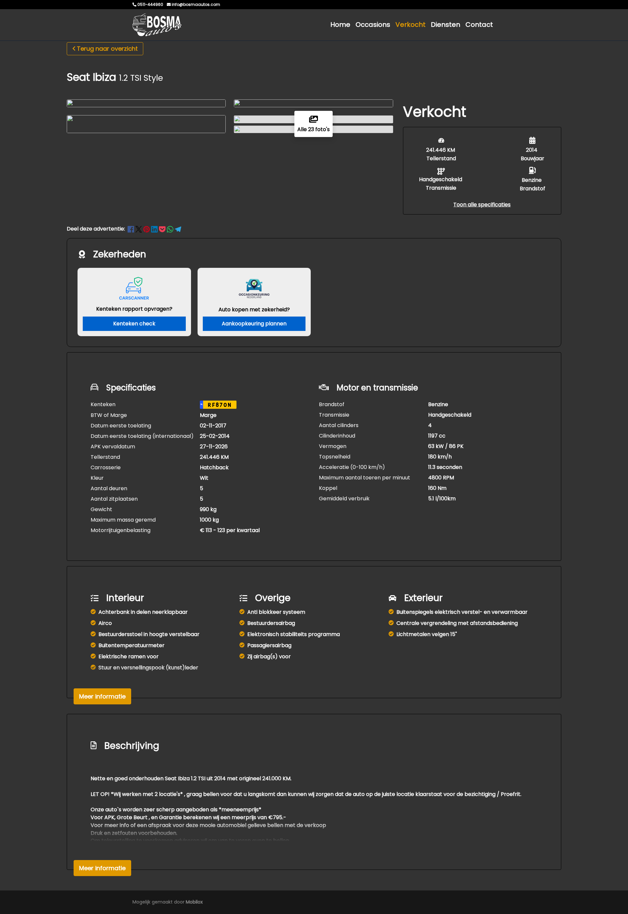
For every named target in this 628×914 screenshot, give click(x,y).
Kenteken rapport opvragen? (134, 309)
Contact (479, 24)
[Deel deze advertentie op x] (138, 229)
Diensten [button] (445, 24)
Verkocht (410, 24)
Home (340, 24)
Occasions (373, 24)
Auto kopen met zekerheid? (254, 309)
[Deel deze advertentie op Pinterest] (147, 229)
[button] (482, 204)
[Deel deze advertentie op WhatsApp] (171, 229)
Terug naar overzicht (107, 48)
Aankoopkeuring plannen (254, 323)
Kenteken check (134, 323)
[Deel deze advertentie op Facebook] (131, 229)
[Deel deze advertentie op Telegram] (178, 229)
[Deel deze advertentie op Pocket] (163, 229)
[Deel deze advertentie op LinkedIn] (155, 229)
